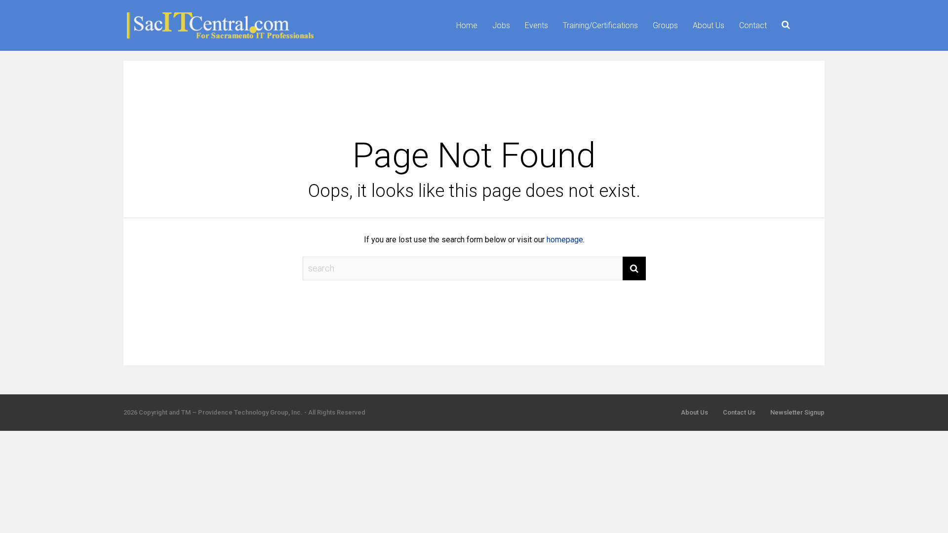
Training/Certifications (600, 25)
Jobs (501, 25)
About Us (708, 25)
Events (536, 25)
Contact (753, 25)
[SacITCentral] (222, 40)
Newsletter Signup (797, 412)
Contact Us (739, 412)
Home (466, 25)
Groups (665, 25)
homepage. (566, 239)
